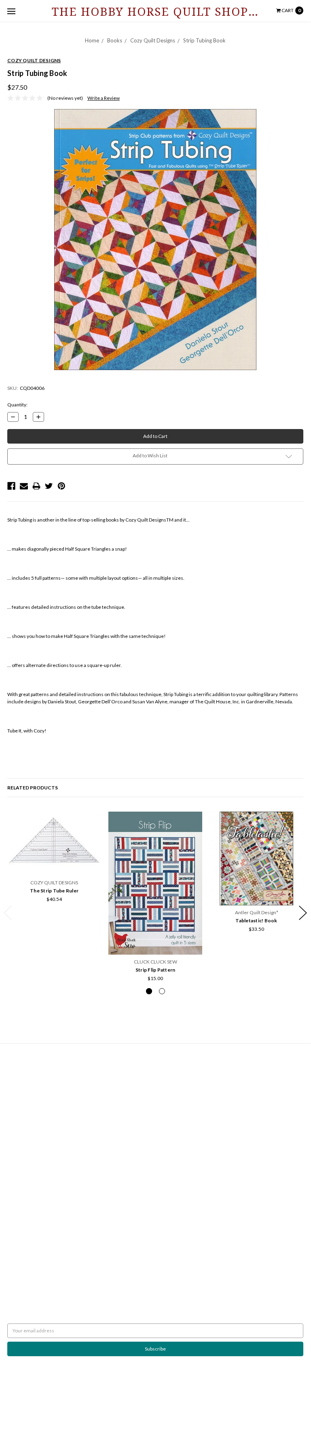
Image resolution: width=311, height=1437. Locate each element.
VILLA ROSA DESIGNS (30, 1243)
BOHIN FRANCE (24, 1265)
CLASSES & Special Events (186, 1101)
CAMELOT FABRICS (28, 1221)
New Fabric (171, 1116)
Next (303, 912)
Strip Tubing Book (204, 40)
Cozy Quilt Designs (152, 40)
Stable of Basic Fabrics (182, 1094)
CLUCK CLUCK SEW (29, 1251)
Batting (166, 1072)
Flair (101, 1407)
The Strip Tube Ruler (54, 891)
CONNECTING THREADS (34, 1236)
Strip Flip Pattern (155, 970)
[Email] (24, 486)
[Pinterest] (61, 486)
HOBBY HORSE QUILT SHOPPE (41, 1258)
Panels (166, 1145)
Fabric (165, 1109)
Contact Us (19, 1080)
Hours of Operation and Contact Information (55, 1072)
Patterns (168, 1152)
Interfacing (170, 1087)
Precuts (167, 1138)
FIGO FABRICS (22, 1272)
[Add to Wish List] (92, 820)
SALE (164, 1174)
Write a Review (103, 98)
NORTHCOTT (22, 1207)
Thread (167, 1167)
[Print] (36, 486)
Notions (167, 1160)
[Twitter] (49, 486)
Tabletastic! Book (256, 920)
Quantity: (17, 405)
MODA (14, 1214)
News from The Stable (31, 1087)
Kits (163, 1131)
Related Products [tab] (32, 788)
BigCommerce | (51, 1407)
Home (92, 40)
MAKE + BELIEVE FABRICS (35, 1229)
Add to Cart (54, 866)
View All (16, 1280)
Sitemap (16, 1094)
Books (114, 40)
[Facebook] (11, 486)
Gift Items (169, 1123)
